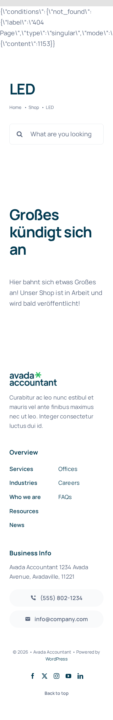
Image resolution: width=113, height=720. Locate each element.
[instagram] (56, 676)
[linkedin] (80, 676)
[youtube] (68, 676)
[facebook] (32, 676)
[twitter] (44, 676)
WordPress (56, 659)
